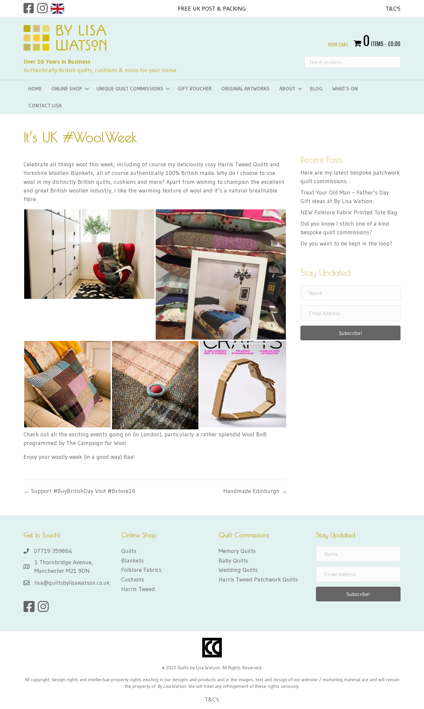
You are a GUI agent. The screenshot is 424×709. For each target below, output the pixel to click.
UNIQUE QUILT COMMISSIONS (129, 88)
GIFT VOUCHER (195, 88)
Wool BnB (254, 434)
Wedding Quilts (238, 569)
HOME (35, 88)
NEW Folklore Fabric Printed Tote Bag (348, 212)
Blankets (132, 560)
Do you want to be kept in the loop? (346, 243)
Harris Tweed (138, 589)
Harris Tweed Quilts (243, 164)
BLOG (316, 88)
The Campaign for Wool (96, 443)
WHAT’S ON (345, 88)
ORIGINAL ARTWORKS (245, 88)
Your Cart (338, 44)
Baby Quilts (233, 560)
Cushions (132, 579)
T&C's (393, 8)
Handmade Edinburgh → (255, 491)
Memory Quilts (237, 551)
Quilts (128, 551)
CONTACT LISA (45, 105)
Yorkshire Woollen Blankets (58, 173)
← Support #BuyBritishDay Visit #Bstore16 (79, 491)
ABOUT (287, 88)
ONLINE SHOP (66, 88)
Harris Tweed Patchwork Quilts (258, 579)
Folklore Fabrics (141, 569)
